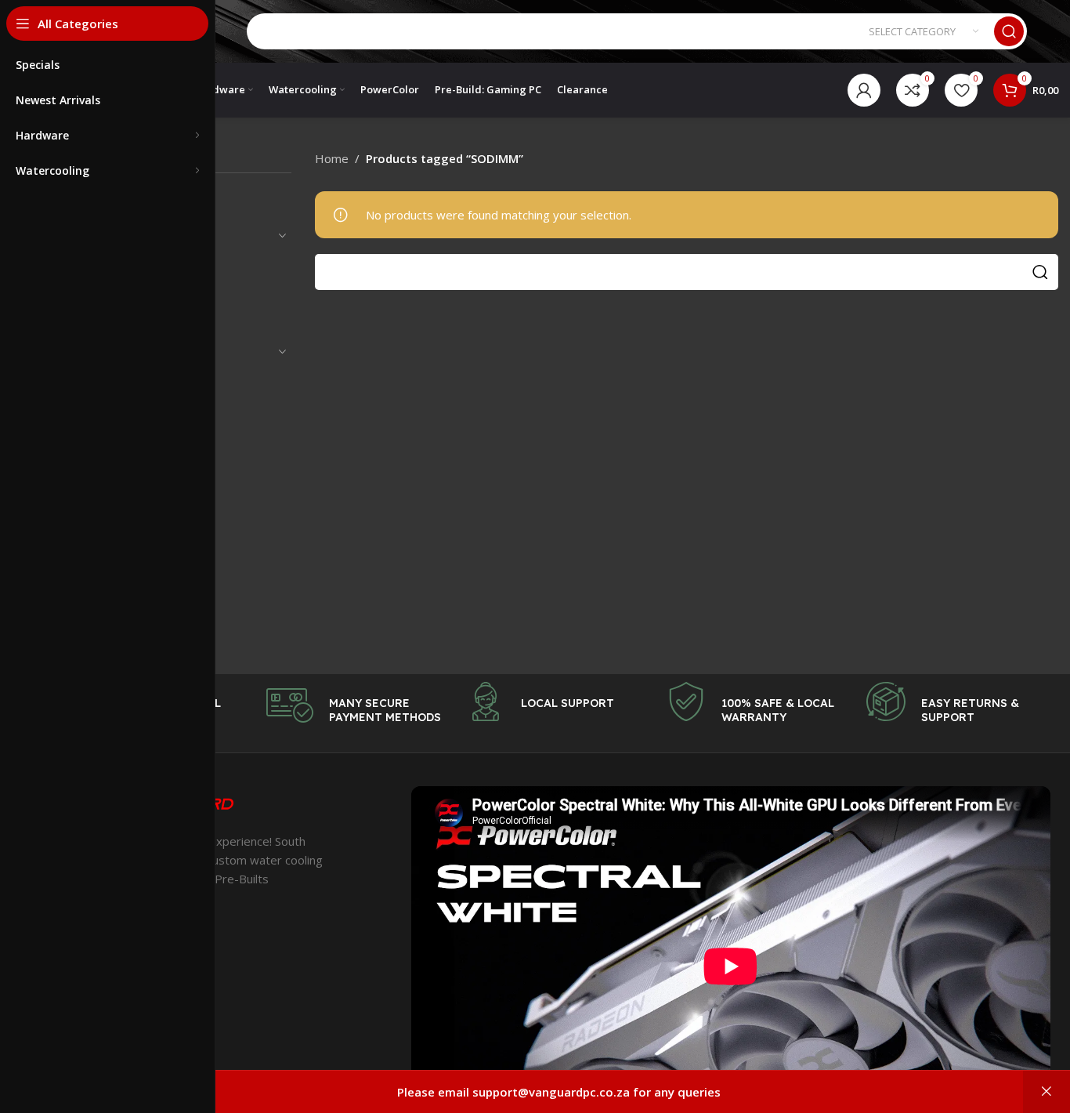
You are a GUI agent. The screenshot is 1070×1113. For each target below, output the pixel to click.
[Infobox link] (358, 705)
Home (332, 158)
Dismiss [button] (1046, 1092)
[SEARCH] (1009, 31)
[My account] (864, 90)
